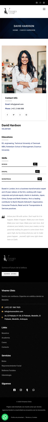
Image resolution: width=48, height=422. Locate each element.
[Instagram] (21, 390)
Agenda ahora (10, 274)
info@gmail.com (17, 104)
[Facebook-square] (14, 390)
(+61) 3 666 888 (17, 109)
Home (15, 30)
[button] (5, 417)
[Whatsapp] (33, 390)
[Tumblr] (27, 390)
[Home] (10, 259)
